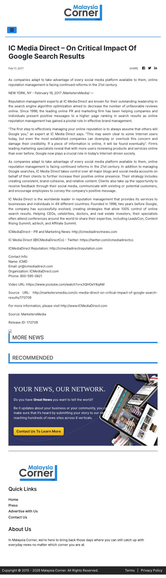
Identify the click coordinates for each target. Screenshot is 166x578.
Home (13, 499)
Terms (130, 570)
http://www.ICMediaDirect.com (84, 306)
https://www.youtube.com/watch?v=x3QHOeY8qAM (65, 284)
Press (13, 505)
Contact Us (17, 517)
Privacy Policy (151, 570)
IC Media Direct (75, 101)
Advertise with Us (23, 511)
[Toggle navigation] (12, 30)
